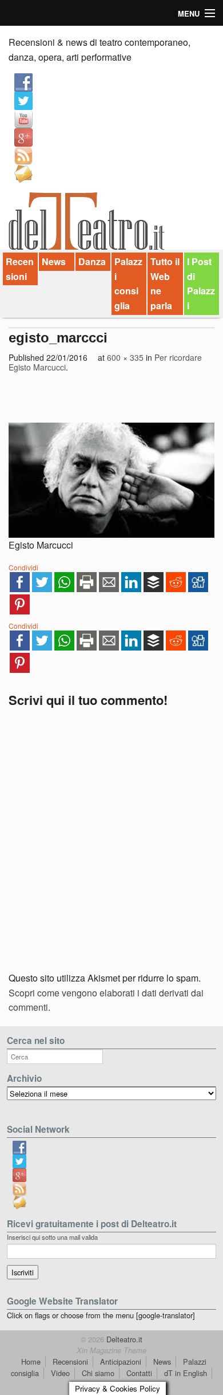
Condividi (23, 567)
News (54, 261)
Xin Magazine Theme (111, 1350)
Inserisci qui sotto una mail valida (52, 1237)
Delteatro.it (123, 1339)
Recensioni (20, 269)
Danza (92, 261)
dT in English (185, 1373)
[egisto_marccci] (111, 480)
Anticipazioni (120, 1361)
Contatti (139, 1373)
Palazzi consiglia (128, 283)
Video (60, 1373)
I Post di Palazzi (201, 283)
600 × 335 (125, 357)
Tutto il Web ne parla (165, 283)
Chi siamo (98, 1373)
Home (31, 1361)
